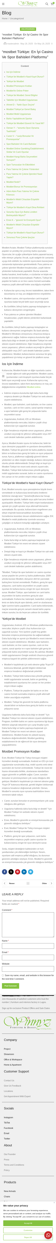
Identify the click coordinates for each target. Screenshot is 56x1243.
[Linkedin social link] (24, 871)
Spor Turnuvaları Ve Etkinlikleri (20, 165)
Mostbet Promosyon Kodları (19, 86)
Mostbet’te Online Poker (17, 91)
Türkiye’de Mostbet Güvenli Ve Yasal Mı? (25, 123)
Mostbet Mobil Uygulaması (18, 114)
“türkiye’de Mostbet (15, 81)
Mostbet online (34, 387)
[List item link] (28, 1049)
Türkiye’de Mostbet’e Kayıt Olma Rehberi (25, 207)
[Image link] (28, 1023)
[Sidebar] (3, 376)
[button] (48, 1235)
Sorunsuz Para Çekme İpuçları (20, 237)
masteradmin (13, 44)
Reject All (28, 1237)
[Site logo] (28, 4)
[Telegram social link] (30, 871)
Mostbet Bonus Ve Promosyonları (21, 187)
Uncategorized (17, 18)
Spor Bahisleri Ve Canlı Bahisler (21, 144)
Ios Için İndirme (13, 72)
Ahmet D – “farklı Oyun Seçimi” (20, 105)
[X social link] (11, 871)
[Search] (46, 4)
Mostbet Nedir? (13, 182)
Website (6, 964)
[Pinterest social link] (17, 871)
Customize (28, 1230)
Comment (7, 910)
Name (5, 941)
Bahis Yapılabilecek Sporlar (19, 118)
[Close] (54, 1202)
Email (5, 952)
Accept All (28, 1223)
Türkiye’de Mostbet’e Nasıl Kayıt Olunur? (25, 77)
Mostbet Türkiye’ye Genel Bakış (21, 109)
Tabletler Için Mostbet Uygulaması (22, 100)
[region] (28, 1222)
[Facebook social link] (4, 871)
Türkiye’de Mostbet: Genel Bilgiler (22, 95)
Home (5, 18)
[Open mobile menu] (3, 4)
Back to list (28, 883)
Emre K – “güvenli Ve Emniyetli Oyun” (23, 220)
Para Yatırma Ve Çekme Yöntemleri (22, 169)
